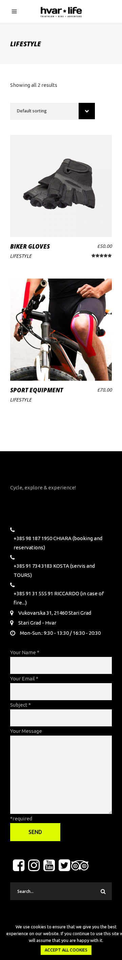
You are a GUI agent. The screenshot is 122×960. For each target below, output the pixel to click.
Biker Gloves (30, 246)
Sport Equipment (36, 390)
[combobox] (52, 111)
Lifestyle (21, 255)
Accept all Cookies (66, 950)
